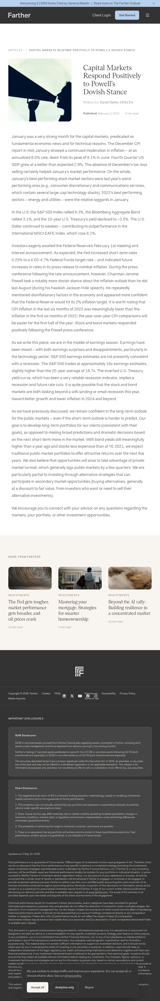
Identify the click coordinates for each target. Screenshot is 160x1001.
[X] (72, 696)
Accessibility (109, 693)
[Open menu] (147, 15)
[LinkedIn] (64, 696)
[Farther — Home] (19, 15)
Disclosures (91, 693)
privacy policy (73, 976)
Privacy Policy (127, 693)
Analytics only (64, 987)
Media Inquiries (16, 698)
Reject (89, 987)
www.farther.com (98, 892)
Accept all (37, 987)
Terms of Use (92, 698)
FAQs (58, 693)
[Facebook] (88, 696)
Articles (15, 50)
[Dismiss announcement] (154, 3)
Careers (46, 693)
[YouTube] (80, 696)
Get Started (127, 15)
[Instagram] (96, 696)
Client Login (101, 15)
